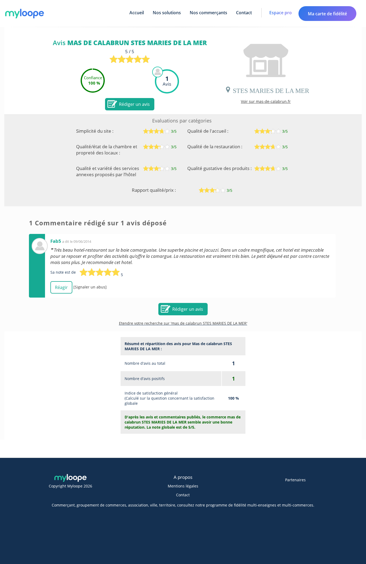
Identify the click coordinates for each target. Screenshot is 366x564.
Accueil (136, 13)
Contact (244, 13)
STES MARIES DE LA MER (270, 89)
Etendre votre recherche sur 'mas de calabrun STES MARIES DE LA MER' (183, 323)
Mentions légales (183, 486)
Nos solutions (167, 13)
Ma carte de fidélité (327, 14)
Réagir (61, 287)
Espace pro (280, 13)
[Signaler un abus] (90, 287)
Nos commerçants (208, 13)
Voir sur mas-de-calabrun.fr (266, 101)
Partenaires (295, 479)
